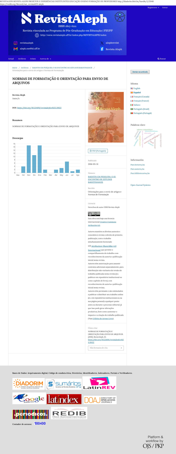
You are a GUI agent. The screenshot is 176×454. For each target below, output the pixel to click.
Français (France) (141, 101)
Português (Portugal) (143, 113)
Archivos (22, 58)
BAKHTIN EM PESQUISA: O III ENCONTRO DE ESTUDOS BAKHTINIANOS (62, 68)
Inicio (14, 68)
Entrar (165, 7)
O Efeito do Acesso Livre (103, 318)
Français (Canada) (141, 96)
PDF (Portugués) (99, 151)
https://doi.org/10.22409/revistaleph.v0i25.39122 (39, 108)
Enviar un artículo (140, 72)
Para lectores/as (138, 165)
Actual (11, 58)
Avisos (33, 58)
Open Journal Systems (140, 185)
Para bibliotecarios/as (140, 173)
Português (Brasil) (141, 109)
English (137, 88)
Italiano (137, 105)
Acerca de (44, 58)
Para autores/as (137, 169)
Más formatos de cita (99, 348)
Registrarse (153, 7)
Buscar (162, 58)
